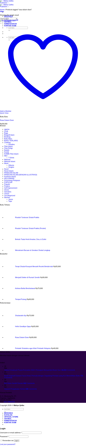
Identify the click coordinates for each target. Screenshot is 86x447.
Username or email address (11, 433)
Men (5, 156)
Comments (68, 370)
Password (4, 436)
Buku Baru (8, 139)
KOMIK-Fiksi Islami (11, 154)
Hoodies (11, 144)
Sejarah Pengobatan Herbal (14, 389)
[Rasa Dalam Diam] (7, 21)
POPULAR (8, 182)
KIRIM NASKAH (10, 421)
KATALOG (8, 415)
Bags (6, 133)
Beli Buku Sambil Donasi (13, 383)
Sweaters (7, 192)
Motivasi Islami (9, 161)
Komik (6, 152)
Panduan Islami (10, 177)
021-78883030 (9, 402)
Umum (6, 194)
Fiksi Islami (8, 146)
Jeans (10, 199)
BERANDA (8, 16)
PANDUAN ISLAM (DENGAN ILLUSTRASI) (20, 175)
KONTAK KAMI (10, 422)
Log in (16, 440)
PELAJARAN (9, 178)
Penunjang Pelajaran (12, 180)
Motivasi (7, 159)
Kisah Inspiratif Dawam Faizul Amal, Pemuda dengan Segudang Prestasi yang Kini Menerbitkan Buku (42, 376)
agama (6, 129)
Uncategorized (9, 195)
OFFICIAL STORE (11, 417)
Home (2, 10)
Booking (7, 137)
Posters (7, 186)
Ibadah (6, 150)
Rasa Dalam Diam (7, 120)
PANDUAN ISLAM (11, 173)
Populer (7, 184)
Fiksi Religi (8, 148)
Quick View (4, 113)
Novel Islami (8, 171)
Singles (11, 167)
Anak (6, 131)
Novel (6, 169)
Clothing (7, 142)
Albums (11, 165)
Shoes (6, 190)
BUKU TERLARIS (11, 141)
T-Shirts (11, 158)
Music (6, 163)
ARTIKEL (8, 22)
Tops (10, 201)
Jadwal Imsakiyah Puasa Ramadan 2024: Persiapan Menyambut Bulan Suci (32, 370)
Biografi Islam (9, 135)
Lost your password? (7, 444)
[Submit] (5, 411)
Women (7, 197)
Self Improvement (10, 188)
